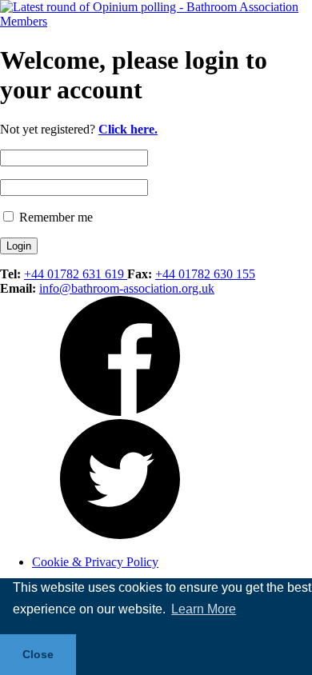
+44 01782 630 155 (205, 274)
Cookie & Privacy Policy (95, 562)
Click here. (128, 129)
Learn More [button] (203, 609)
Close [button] (38, 654)
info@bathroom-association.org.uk (126, 288)
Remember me (54, 217)
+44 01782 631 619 (75, 274)
